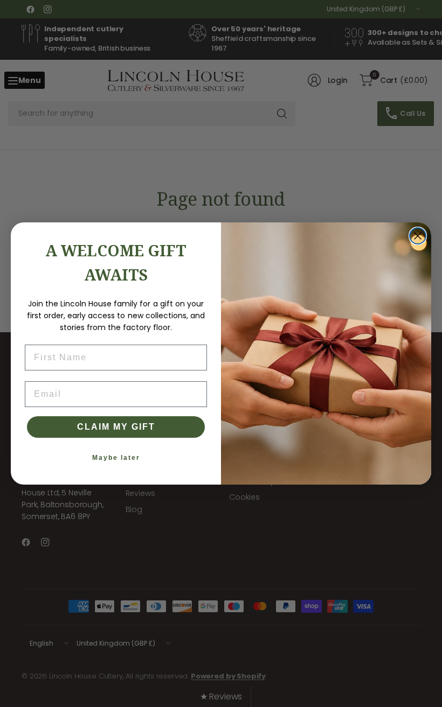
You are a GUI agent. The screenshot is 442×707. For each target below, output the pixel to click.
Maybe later (116, 457)
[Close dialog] (418, 236)
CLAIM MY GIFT (116, 426)
